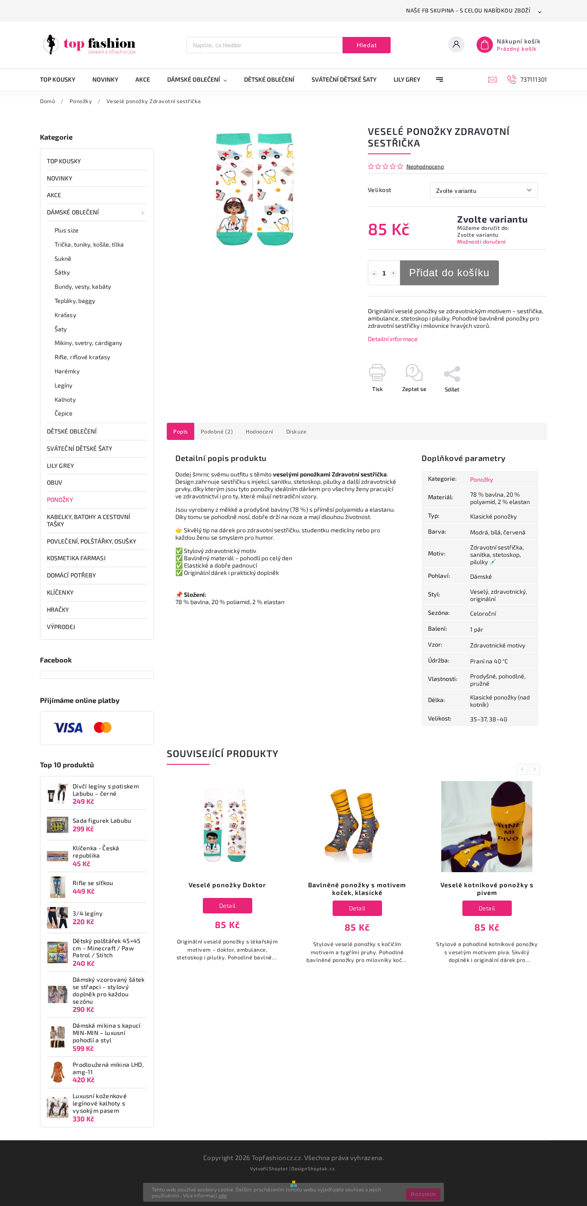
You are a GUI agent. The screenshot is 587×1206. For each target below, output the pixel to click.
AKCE (54, 194)
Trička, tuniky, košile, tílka (89, 244)
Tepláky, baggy (75, 300)
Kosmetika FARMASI (76, 558)
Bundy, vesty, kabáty (83, 286)
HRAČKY (58, 609)
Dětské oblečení (72, 431)
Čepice (64, 413)
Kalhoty (65, 399)
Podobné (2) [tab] (217, 431)
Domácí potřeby (71, 575)
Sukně (63, 258)
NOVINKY (59, 178)
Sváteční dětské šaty (79, 448)
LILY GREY (60, 465)
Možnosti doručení (481, 241)
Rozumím (423, 1194)
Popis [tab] (180, 431)
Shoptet (278, 1168)
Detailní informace (393, 338)
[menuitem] (62, 79)
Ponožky (60, 499)
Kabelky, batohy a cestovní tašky (89, 520)
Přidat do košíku (449, 272)
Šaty (61, 329)
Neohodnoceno (425, 166)
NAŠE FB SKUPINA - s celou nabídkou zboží (468, 10)
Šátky (62, 272)
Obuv (54, 482)
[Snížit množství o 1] (374, 274)
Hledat (367, 45)
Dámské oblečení (73, 212)
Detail (227, 905)
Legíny (64, 385)
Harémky (67, 371)
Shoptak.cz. (322, 1168)
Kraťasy (65, 314)
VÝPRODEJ (61, 626)
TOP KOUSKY (64, 161)
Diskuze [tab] (296, 431)
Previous (523, 769)
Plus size (67, 230)
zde (222, 1195)
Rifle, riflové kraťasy (82, 356)
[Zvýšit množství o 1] (393, 274)
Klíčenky (60, 592)
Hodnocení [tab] (259, 431)
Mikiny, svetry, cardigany (88, 342)
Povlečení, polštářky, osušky (91, 541)
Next (536, 769)
